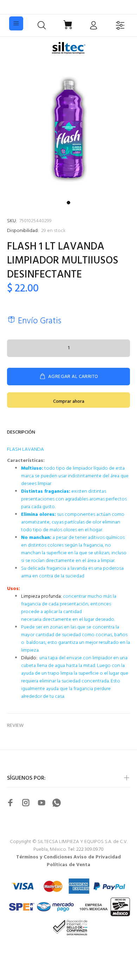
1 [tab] (68, 202)
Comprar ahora (68, 402)
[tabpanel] (68, 129)
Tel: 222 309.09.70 (86, 849)
